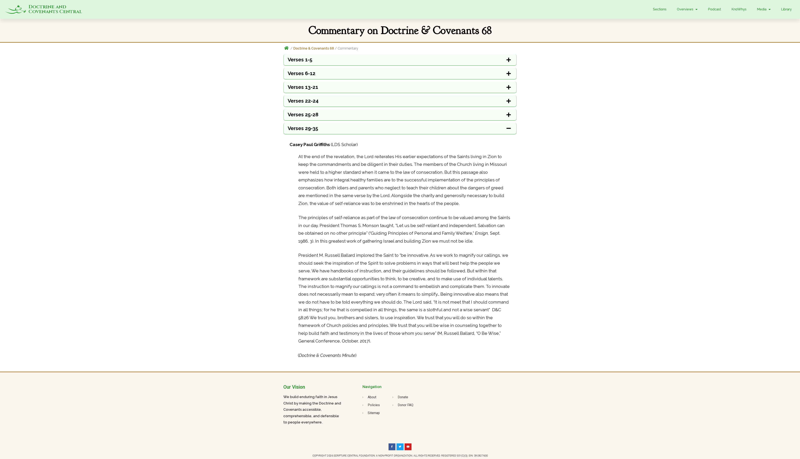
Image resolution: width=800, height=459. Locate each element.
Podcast (714, 9)
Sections (659, 9)
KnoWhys (738, 9)
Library (786, 9)
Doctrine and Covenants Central (55, 9)
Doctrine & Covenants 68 (313, 48)
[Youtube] (408, 446)
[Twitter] (400, 446)
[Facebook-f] (392, 446)
